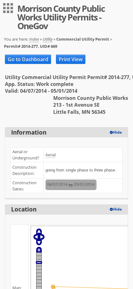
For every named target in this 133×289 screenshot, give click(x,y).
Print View (71, 59)
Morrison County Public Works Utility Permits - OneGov (61, 17)
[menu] (8, 8)
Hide (117, 132)
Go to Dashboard (28, 59)
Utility (48, 39)
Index (34, 39)
